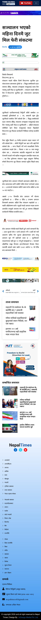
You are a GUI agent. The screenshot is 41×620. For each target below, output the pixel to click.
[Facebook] (15, 450)
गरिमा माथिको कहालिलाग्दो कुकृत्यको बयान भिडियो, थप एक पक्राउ (16, 321)
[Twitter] (20, 450)
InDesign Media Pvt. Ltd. (28, 617)
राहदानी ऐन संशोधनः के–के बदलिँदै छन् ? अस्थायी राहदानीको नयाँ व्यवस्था (16, 310)
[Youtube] (25, 450)
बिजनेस (4, 47)
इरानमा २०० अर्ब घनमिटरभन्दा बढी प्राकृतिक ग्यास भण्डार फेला (16, 331)
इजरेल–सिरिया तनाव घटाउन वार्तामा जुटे (27, 426)
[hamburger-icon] (36, 3)
